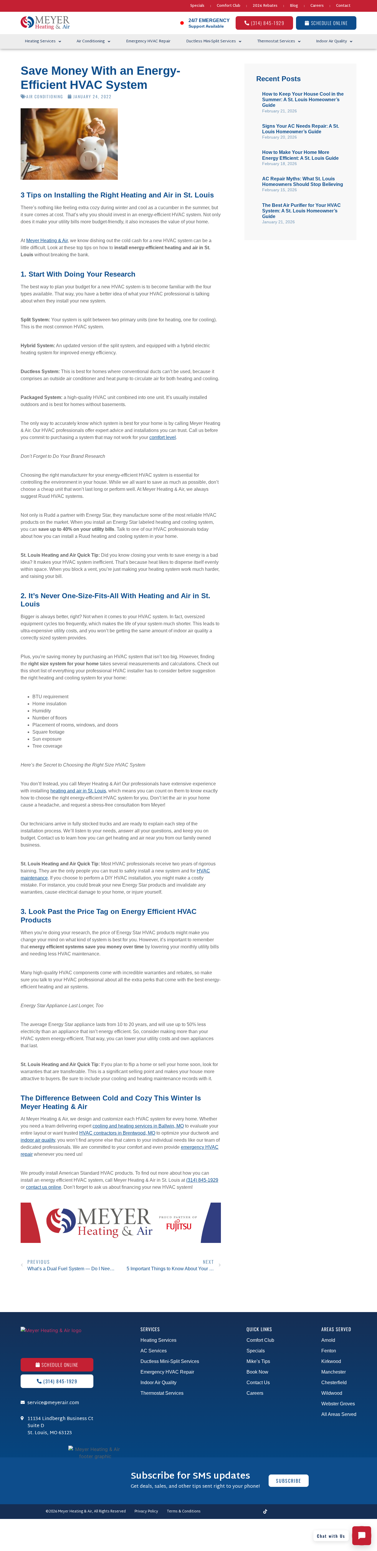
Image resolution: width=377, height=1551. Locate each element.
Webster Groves (338, 1403)
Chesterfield (334, 1382)
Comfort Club (228, 6)
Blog (294, 6)
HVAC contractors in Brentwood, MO (117, 1133)
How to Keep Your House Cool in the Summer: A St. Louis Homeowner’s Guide (303, 100)
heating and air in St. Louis (78, 790)
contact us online (43, 1187)
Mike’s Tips (258, 1361)
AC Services (153, 1350)
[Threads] (244, 1511)
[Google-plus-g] (327, 1511)
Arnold (328, 1340)
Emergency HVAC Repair (148, 41)
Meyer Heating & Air (47, 240)
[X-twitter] (275, 1511)
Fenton (328, 1350)
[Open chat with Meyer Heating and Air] (361, 1535)
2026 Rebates (265, 6)
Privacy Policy (146, 1511)
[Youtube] (255, 1511)
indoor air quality (38, 1140)
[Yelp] (306, 1511)
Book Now (257, 1371)
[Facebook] (213, 1511)
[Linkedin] (286, 1511)
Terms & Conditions (184, 1511)
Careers (317, 6)
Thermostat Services (276, 41)
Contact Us (258, 1382)
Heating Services (40, 41)
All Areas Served (338, 1414)
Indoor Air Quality (331, 41)
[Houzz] (316, 1511)
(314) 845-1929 (202, 1180)
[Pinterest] (296, 1511)
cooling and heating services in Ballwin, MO (138, 1125)
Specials (197, 6)
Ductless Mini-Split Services (211, 41)
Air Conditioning (91, 41)
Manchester (333, 1371)
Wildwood (331, 1393)
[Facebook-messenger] (224, 1511)
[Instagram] (234, 1511)
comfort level (162, 437)
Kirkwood (331, 1361)
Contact (343, 6)
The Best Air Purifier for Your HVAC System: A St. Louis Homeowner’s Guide (301, 211)
